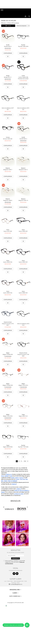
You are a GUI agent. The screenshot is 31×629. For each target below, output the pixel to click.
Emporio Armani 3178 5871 (8, 324)
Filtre (9, 25)
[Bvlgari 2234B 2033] (8, 344)
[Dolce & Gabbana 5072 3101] (23, 314)
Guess (7, 229)
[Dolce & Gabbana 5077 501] (8, 98)
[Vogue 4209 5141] (23, 406)
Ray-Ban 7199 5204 (23, 447)
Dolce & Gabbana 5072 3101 (23, 324)
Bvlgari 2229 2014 (23, 385)
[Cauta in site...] (29, 16)
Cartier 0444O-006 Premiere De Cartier (23, 77)
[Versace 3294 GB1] (8, 128)
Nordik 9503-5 (8, 46)
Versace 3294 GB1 (7, 139)
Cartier (23, 75)
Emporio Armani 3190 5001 (23, 355)
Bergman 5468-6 (7, 200)
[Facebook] (14, 573)
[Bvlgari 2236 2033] (8, 406)
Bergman (8, 168)
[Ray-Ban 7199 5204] (23, 437)
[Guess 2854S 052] (8, 252)
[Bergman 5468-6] (8, 190)
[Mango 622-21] (8, 67)
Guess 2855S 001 (23, 262)
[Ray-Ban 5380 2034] (23, 36)
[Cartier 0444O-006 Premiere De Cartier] (23, 67)
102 (25, 461)
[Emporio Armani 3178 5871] (8, 314)
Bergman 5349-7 (7, 169)
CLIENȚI (15, 593)
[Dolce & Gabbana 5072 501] (23, 98)
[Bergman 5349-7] (8, 160)
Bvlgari (7, 353)
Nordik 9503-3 (23, 139)
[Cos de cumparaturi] (25, 16)
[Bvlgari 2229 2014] (23, 375)
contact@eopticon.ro (16, 584)
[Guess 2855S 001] (23, 252)
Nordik (7, 45)
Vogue (23, 414)
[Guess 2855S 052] (8, 283)
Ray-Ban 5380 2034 (23, 46)
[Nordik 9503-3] (23, 129)
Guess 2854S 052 (7, 262)
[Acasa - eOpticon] (15, 13)
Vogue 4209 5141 (23, 416)
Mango (7, 75)
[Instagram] (17, 573)
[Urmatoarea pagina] (28, 461)
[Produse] (2, 10)
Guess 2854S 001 (23, 231)
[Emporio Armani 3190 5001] (23, 344)
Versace (8, 137)
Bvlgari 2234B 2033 (8, 354)
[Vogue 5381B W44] (8, 437)
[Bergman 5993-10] (23, 190)
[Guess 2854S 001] (23, 221)
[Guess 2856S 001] (23, 283)
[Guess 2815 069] (8, 221)
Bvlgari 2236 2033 (7, 416)
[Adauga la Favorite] (8, 56)
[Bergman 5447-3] (23, 160)
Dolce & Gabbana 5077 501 (8, 108)
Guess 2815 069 (8, 231)
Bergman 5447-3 (23, 169)
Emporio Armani (8, 322)
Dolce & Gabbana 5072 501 (23, 108)
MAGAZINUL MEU (15, 589)
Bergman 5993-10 (23, 200)
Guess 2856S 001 (23, 293)
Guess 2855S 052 (7, 293)
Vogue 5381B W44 (7, 447)
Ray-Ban (23, 45)
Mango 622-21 (8, 77)
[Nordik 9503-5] (8, 36)
